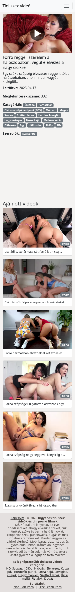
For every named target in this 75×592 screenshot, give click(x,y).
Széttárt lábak (25, 115)
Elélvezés (10, 125)
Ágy (22, 125)
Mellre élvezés (52, 120)
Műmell (50, 110)
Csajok (12, 575)
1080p (49, 125)
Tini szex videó (16, 6)
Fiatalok (36, 578)
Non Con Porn (24, 587)
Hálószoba (35, 125)
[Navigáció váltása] (66, 6)
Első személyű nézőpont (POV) (23, 110)
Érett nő (30, 105)
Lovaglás (61, 572)
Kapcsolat (17, 518)
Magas (64, 110)
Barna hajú (33, 120)
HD (59, 125)
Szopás (8, 115)
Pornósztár (45, 105)
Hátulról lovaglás (49, 115)
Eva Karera (28, 134)
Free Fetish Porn (50, 587)
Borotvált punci (25, 572)
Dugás (48, 578)
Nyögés (39, 568)
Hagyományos (13, 120)
